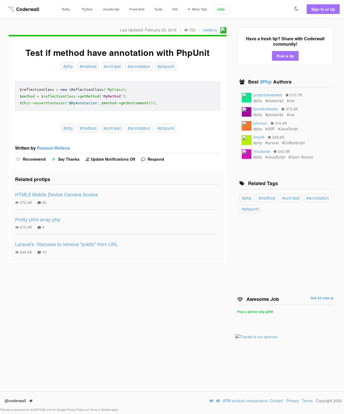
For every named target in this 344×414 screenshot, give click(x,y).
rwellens (210, 30)
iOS (175, 9)
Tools (158, 9)
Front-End (136, 9)
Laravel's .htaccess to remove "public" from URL (66, 243)
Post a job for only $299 (255, 311)
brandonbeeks (265, 108)
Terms (307, 400)
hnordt (258, 137)
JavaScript (111, 9)
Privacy (292, 400)
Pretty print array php (37, 219)
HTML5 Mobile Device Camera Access (56, 194)
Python (87, 9)
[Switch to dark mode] (296, 9)
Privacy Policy (75, 410)
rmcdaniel (261, 151)
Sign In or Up (323, 9)
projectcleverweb (267, 95)
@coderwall (16, 400)
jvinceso (260, 123)
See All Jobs (321, 298)
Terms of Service (100, 410)
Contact (276, 400)
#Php (266, 81)
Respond (155, 159)
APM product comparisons (245, 400)
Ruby (66, 9)
